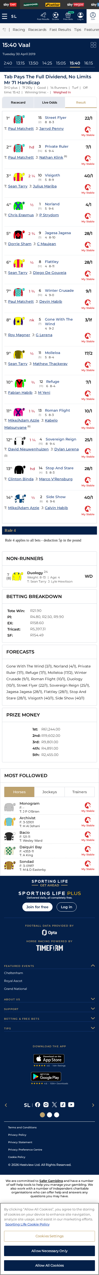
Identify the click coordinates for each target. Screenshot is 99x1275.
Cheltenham (13, 973)
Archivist (28, 818)
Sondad (27, 861)
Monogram (30, 803)
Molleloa (52, 352)
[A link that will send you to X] (54, 1105)
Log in (66, 907)
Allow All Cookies (49, 1265)
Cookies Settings (49, 1236)
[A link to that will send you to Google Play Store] (49, 1079)
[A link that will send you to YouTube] (71, 1105)
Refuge (52, 381)
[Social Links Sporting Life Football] (56, 1114)
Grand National (15, 989)
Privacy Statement (20, 1142)
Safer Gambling (51, 1181)
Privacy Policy (17, 1135)
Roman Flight (57, 410)
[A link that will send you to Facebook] (38, 1105)
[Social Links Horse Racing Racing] (49, 1114)
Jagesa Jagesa (58, 233)
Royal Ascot (13, 981)
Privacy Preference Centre (25, 1149)
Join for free (37, 907)
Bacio (25, 832)
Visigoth (52, 175)
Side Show (56, 497)
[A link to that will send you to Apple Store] (50, 1061)
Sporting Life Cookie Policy (27, 1224)
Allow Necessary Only (49, 1251)
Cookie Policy (16, 1157)
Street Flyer (56, 117)
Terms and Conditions (22, 1127)
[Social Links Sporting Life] (42, 1114)
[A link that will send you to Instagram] (46, 1105)
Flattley (52, 261)
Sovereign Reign (61, 439)
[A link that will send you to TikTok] (63, 1105)
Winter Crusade (59, 290)
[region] (49, 1239)
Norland (52, 204)
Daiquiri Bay (31, 847)
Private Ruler (57, 146)
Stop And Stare (60, 468)
